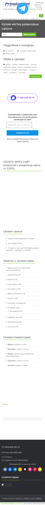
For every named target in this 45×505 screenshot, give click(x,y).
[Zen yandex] (25, 469)
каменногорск (24, 64)
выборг (8, 64)
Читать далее (35, 76)
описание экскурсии (16, 303)
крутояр (34, 64)
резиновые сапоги (30, 67)
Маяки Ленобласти (15, 294)
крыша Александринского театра (21, 239)
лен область (12, 289)
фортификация (13, 322)
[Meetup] (39, 469)
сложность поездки (10, 70)
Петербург (11, 308)
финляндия (23, 70)
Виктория (11, 349)
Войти (5, 404)
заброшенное (13, 275)
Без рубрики (14, 311)
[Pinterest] (34, 469)
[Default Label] (5, 469)
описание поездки (9, 67)
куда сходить (13, 284)
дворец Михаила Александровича (19, 494)
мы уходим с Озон (15, 243)
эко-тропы (12, 327)
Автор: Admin (10, 54)
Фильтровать (29, 34)
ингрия (14, 64)
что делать (13, 73)
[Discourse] (10, 469)
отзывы (23, 344)
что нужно (22, 73)
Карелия (11, 280)
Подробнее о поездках (18, 45)
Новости (11, 298)
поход (20, 67)
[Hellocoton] (30, 469)
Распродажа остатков (26, 499)
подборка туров (14, 317)
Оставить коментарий (28, 51)
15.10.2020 (10, 51)
